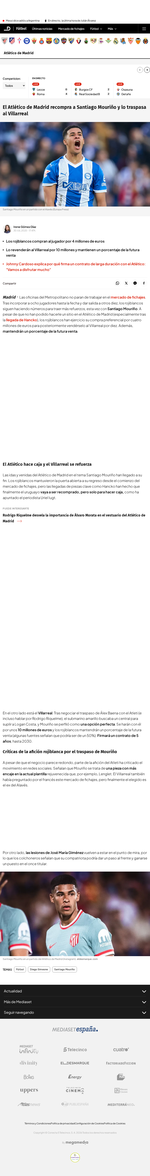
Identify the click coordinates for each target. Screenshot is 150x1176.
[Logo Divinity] (29, 1063)
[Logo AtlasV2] (29, 1104)
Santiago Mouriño (64, 969)
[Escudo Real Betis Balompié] (108, 41)
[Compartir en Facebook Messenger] (135, 283)
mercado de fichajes (128, 297)
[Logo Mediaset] (75, 1032)
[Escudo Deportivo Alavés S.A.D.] (26, 41)
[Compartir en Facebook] (143, 283)
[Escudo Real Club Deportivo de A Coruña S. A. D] (101, 41)
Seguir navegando (19, 1012)
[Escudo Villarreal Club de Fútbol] (145, 41)
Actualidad (13, 991)
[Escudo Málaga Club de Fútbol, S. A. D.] (71, 41)
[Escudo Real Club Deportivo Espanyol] (41, 41)
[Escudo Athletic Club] (4, 41)
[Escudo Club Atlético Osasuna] (78, 41)
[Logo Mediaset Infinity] (29, 1049)
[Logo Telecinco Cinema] (75, 1090)
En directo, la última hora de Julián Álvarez (72, 20)
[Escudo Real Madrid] (115, 41)
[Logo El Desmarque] (75, 1063)
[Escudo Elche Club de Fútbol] (34, 41)
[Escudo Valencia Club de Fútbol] (138, 41)
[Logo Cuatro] (121, 1049)
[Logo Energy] (75, 1077)
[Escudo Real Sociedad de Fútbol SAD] (123, 41)
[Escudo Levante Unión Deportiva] (64, 41)
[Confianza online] (75, 1161)
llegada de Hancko (21, 320)
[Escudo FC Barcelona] (49, 41)
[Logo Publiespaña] (75, 1104)
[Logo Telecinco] (75, 1049)
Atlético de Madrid (19, 53)
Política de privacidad (63, 1123)
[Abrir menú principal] (144, 29)
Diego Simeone (39, 969)
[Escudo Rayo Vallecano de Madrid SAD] (93, 41)
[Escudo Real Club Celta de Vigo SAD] (19, 41)
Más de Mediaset (18, 1001)
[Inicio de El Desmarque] (7, 29)
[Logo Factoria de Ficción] (121, 1063)
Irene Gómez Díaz (24, 226)
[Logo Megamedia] (77, 1142)
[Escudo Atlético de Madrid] (12, 41)
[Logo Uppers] (29, 1091)
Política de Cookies (114, 1123)
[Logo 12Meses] (121, 1090)
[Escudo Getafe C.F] (56, 41)
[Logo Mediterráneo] (121, 1104)
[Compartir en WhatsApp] (117, 283)
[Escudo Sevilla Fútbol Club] (130, 41)
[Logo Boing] (29, 1077)
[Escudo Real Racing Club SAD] (86, 41)
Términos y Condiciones (38, 1123)
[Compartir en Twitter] (126, 283)
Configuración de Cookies (89, 1123)
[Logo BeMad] (121, 1077)
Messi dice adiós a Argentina (22, 20)
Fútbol (21, 28)
